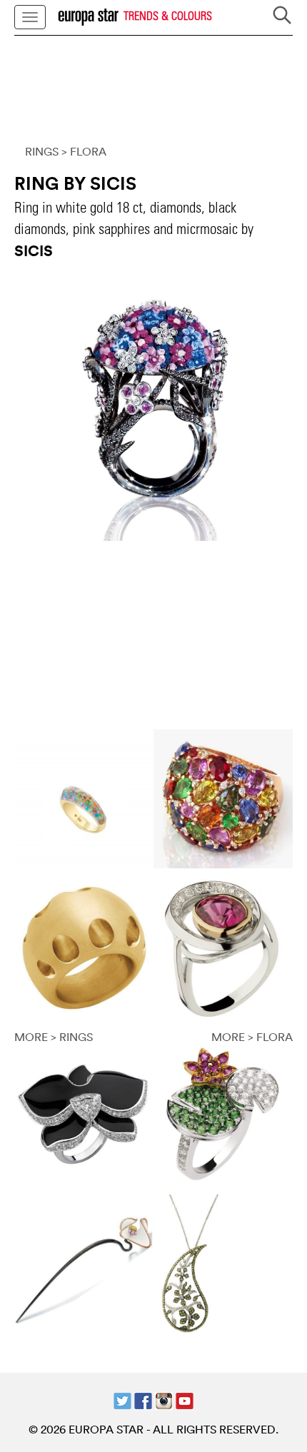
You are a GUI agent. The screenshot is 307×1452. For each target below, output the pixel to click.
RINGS (42, 151)
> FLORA (83, 151)
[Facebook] (143, 1399)
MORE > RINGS (53, 1037)
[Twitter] (122, 1399)
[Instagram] (164, 1399)
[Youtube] (184, 1399)
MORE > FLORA (252, 1037)
